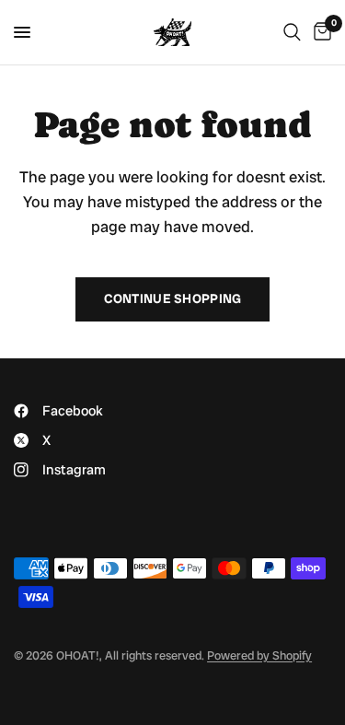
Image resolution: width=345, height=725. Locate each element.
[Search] (292, 32)
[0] (319, 32)
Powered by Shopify (259, 655)
